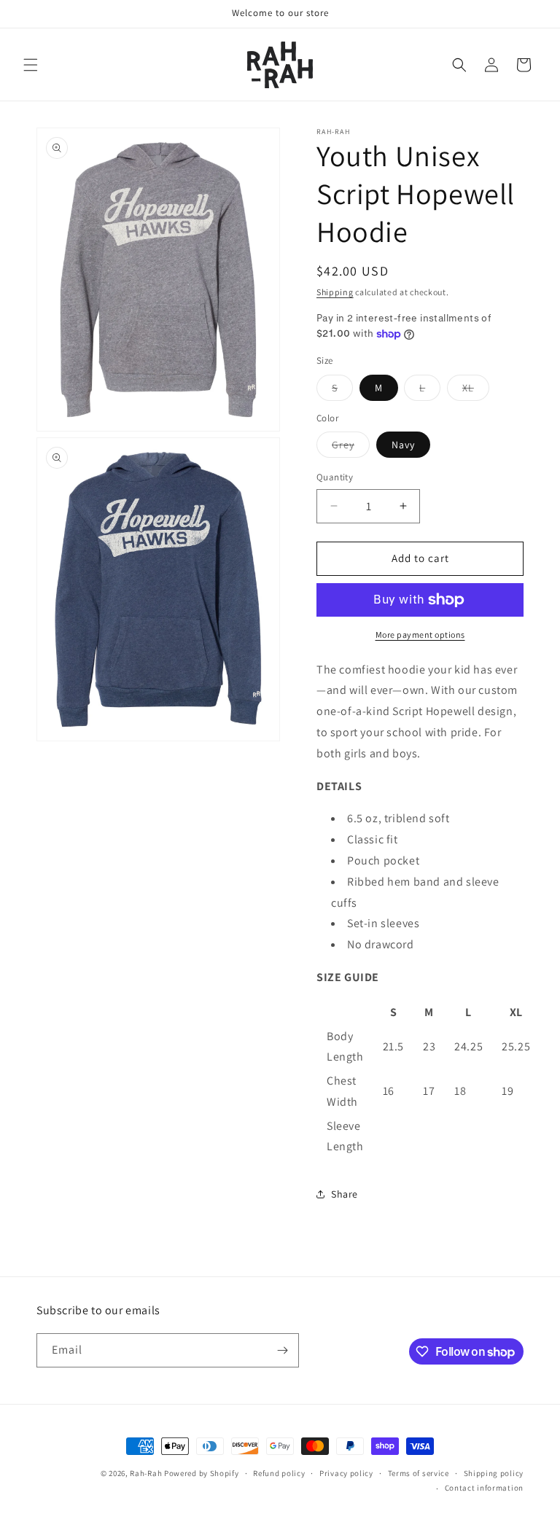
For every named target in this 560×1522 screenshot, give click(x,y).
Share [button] (344, 1194)
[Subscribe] (282, 1350)
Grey (351, 447)
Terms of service (418, 1473)
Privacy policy (346, 1473)
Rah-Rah (147, 1473)
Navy (403, 444)
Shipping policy (494, 1473)
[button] (31, 65)
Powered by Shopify (201, 1473)
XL (475, 390)
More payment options (420, 634)
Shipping (335, 291)
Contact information (484, 1488)
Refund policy (279, 1473)
